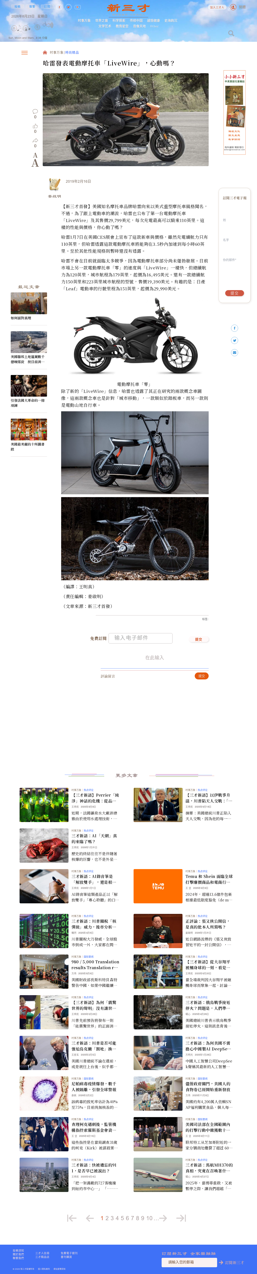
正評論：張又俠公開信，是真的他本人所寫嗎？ (208, 924)
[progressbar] (59, 25)
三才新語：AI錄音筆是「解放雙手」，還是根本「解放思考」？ (93, 879)
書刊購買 (66, 1257)
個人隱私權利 (44, 1269)
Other (154, 26)
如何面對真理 (21, 317)
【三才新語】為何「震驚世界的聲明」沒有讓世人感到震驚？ (93, 1005)
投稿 (17, 6)
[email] (234, 352)
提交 (198, 639)
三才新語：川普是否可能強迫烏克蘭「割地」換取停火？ (93, 1046)
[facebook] (234, 328)
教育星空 (122, 26)
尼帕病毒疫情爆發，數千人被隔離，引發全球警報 (93, 1086)
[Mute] (49, 25)
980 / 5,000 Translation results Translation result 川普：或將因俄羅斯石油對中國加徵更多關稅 (95, 965)
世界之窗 (101, 20)
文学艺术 (104, 26)
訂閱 (47, 6)
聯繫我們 (18, 1258)
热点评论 (89, 790)
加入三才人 (217, 7)
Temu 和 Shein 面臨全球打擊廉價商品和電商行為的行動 (209, 879)
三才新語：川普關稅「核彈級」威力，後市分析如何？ (93, 924)
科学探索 (119, 20)
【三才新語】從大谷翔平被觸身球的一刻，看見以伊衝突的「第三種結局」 (208, 965)
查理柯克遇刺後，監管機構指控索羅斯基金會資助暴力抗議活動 (93, 1127)
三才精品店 (42, 1257)
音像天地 (139, 26)
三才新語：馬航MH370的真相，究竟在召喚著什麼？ (209, 1168)
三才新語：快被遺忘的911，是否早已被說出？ (94, 1168)
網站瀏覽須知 (59, 1269)
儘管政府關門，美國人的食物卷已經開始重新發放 (208, 1086)
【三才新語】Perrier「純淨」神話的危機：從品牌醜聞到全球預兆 (95, 798)
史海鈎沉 (170, 20)
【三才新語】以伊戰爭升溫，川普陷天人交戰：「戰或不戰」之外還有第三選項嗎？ (209, 798)
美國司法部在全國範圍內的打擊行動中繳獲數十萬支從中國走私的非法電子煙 (208, 1127)
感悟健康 (153, 20)
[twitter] (234, 340)
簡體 (242, 7)
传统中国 (136, 20)
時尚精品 (72, 52)
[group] (37, 32)
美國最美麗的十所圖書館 (28, 447)
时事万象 (84, 20)
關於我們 (18, 1254)
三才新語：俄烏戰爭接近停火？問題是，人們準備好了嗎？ (208, 1005)
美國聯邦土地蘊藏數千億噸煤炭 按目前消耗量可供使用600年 (28, 359)
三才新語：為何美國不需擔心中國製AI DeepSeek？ (208, 1046)
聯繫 (32, 6)
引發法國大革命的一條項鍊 (28, 403)
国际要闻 (89, 956)
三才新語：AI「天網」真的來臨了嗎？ (94, 838)
